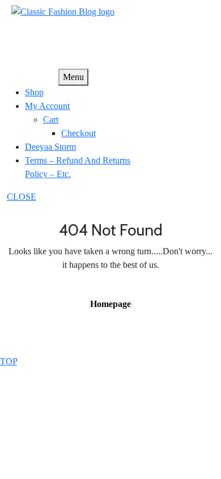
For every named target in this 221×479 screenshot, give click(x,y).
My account (47, 106)
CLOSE (21, 196)
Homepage (115, 304)
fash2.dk (26, 25)
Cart (50, 119)
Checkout (78, 133)
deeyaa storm (50, 147)
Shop (34, 92)
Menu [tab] (73, 77)
